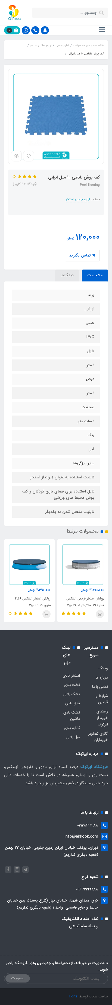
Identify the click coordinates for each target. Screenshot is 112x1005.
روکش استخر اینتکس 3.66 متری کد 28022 (33, 602)
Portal (73, 996)
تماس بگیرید (80, 255)
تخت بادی (72, 685)
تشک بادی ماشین (71, 715)
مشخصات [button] (94, 275)
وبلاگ (103, 668)
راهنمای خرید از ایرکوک (102, 717)
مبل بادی (73, 737)
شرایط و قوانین (101, 699)
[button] (45, 30)
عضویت (17, 978)
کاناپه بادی (72, 728)
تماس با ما (100, 687)
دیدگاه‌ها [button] (67, 275)
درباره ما (102, 677)
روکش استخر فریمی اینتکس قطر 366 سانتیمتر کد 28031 (85, 602)
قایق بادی (72, 703)
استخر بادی (71, 676)
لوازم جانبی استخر (78, 199)
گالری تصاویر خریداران (98, 737)
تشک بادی (71, 694)
